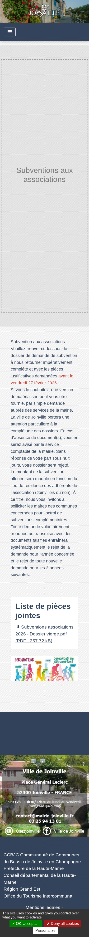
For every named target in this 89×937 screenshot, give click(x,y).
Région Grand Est (22, 889)
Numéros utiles (44, 720)
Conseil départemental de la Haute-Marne (40, 879)
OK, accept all (27, 924)
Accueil (20, 188)
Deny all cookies (64, 924)
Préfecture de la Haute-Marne (34, 868)
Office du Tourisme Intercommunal (38, 895)
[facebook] (44, 824)
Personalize (45, 930)
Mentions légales (43, 907)
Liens (44, 843)
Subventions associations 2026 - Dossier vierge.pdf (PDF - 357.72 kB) (44, 634)
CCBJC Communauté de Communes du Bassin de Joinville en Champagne (42, 858)
